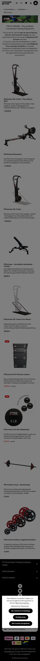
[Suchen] (21, 3)
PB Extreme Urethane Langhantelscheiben (20, 540)
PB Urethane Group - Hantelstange (17, 485)
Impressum (25, 606)
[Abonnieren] (36, 629)
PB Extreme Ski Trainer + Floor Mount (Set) (18, 100)
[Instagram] (20, 586)
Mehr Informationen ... (22, 603)
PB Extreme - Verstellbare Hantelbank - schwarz (18, 265)
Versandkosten (9, 651)
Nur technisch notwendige (20, 611)
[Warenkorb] (35, 3)
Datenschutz (15, 606)
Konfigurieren (21, 617)
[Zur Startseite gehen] (6, 3)
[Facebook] (20, 595)
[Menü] (17, 3)
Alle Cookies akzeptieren (21, 623)
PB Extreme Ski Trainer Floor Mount (17, 319)
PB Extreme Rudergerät (13, 154)
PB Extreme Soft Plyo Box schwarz (17, 374)
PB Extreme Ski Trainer (12, 209)
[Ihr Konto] (31, 3)
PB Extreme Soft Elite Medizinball (16, 430)
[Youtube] (20, 591)
